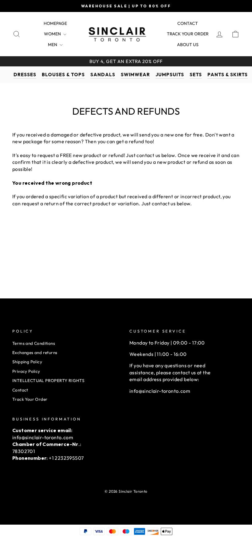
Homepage (55, 23)
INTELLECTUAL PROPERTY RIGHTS (48, 380)
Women (53, 34)
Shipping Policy (27, 362)
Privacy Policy (26, 371)
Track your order (188, 34)
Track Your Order (29, 399)
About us (188, 44)
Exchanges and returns (34, 352)
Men (53, 44)
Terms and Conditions (33, 343)
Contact (187, 23)
